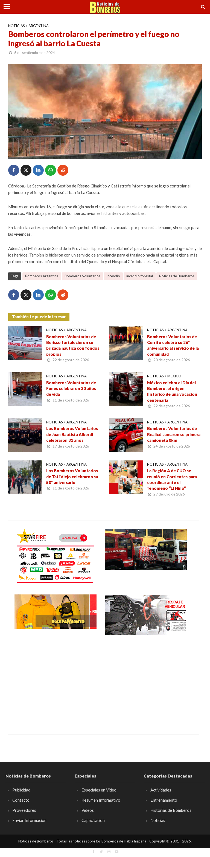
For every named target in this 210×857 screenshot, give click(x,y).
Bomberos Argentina (41, 276)
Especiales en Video (98, 789)
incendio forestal (139, 276)
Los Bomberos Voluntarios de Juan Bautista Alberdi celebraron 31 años (72, 434)
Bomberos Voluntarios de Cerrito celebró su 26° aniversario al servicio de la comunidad (173, 345)
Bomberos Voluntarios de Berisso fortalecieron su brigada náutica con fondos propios (72, 345)
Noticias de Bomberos (176, 276)
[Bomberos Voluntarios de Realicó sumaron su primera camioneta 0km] (126, 434)
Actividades (160, 789)
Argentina (38, 26)
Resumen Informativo (100, 800)
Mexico (174, 376)
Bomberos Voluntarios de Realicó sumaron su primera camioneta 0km (173, 434)
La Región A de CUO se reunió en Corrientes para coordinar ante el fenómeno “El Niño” (172, 479)
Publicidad (21, 789)
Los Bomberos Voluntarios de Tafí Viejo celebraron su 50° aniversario (72, 476)
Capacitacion (93, 820)
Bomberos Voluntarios (82, 276)
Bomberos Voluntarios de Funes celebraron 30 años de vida (71, 388)
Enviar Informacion (29, 820)
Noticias (16, 26)
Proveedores (24, 810)
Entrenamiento (163, 800)
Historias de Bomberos (170, 810)
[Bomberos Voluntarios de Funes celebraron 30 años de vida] (25, 388)
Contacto (21, 800)
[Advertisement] (55, 681)
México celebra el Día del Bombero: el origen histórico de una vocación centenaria (172, 391)
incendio (113, 276)
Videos (87, 810)
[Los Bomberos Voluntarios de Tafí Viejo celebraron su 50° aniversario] (25, 476)
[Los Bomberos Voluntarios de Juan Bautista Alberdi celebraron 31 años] (25, 434)
